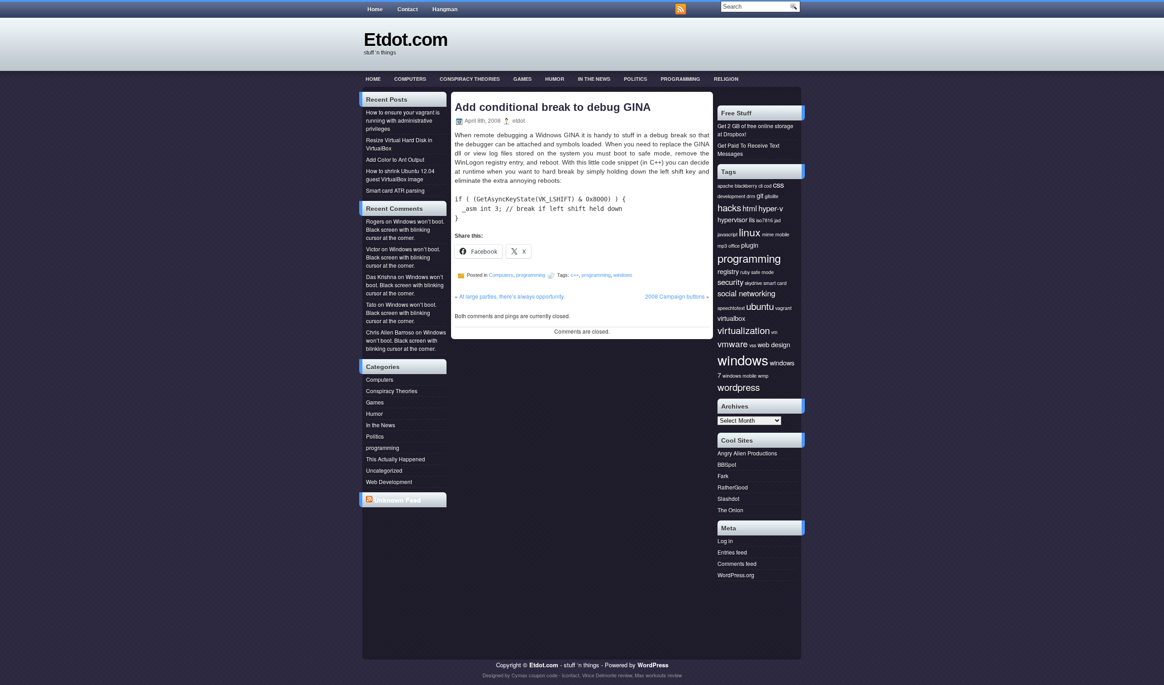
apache (725, 185)
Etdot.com (406, 40)
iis (752, 219)
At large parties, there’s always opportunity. (512, 296)
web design (774, 344)
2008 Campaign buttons (675, 296)
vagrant (783, 308)
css (778, 184)
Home (375, 9)
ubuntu (760, 306)
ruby (745, 272)
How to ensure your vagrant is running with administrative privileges (403, 120)
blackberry (746, 185)
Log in (725, 541)
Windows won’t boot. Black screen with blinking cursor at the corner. (405, 229)
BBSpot (726, 464)
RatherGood (732, 487)
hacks (729, 207)
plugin (749, 245)
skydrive (753, 283)
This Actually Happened (395, 459)
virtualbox (731, 318)
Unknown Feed (397, 500)
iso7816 (764, 220)
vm (774, 332)
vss (752, 345)
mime (768, 234)
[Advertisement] (406, 544)
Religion (726, 78)
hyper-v (770, 208)
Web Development (389, 481)
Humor (554, 78)
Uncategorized (384, 470)
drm (751, 196)
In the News (594, 78)
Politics (635, 78)
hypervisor (732, 219)
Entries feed (732, 552)
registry (728, 271)
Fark (722, 476)
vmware (732, 343)
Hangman (444, 9)
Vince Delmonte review (607, 675)
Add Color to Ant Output (395, 159)
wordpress (738, 387)
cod (768, 185)
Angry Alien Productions (747, 453)
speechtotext (731, 308)
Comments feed (737, 563)
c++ (575, 275)
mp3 (722, 245)
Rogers (375, 221)
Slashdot (728, 498)
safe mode (762, 272)
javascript (727, 234)
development (731, 196)
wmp (763, 375)
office (734, 245)
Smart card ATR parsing (395, 190)
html (750, 208)
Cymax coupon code (534, 675)
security (730, 281)
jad (777, 220)
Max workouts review (658, 675)
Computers (410, 78)
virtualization (743, 330)
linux (750, 232)
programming (680, 78)
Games (522, 78)
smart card (775, 283)
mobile (782, 234)
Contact (407, 9)
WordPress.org (735, 575)
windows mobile (739, 375)
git (760, 195)
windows (622, 275)
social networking (746, 293)
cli (760, 185)
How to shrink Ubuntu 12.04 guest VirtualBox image (400, 175)
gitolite (771, 196)
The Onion (730, 510)
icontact (570, 675)
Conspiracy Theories (470, 78)
